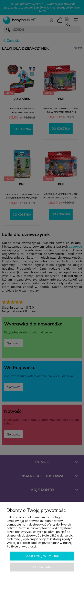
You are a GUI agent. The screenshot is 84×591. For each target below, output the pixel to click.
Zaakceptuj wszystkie (42, 556)
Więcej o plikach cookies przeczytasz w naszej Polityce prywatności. (39, 544)
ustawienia (42, 567)
